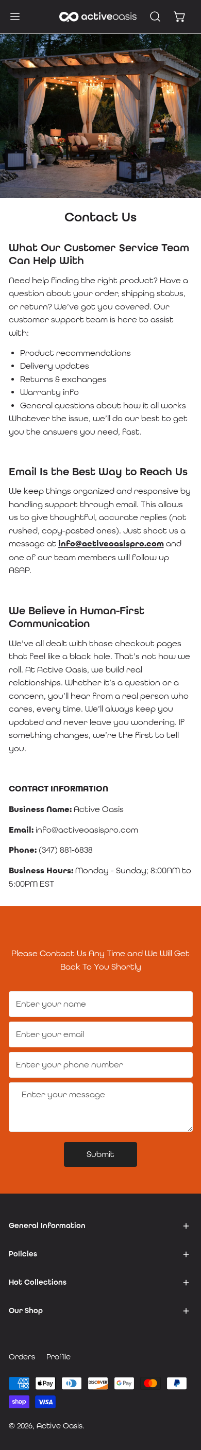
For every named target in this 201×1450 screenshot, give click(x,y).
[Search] (155, 16)
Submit (100, 1154)
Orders (22, 1356)
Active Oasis (59, 1425)
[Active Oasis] (98, 17)
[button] (179, 16)
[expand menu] (15, 16)
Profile (58, 1356)
